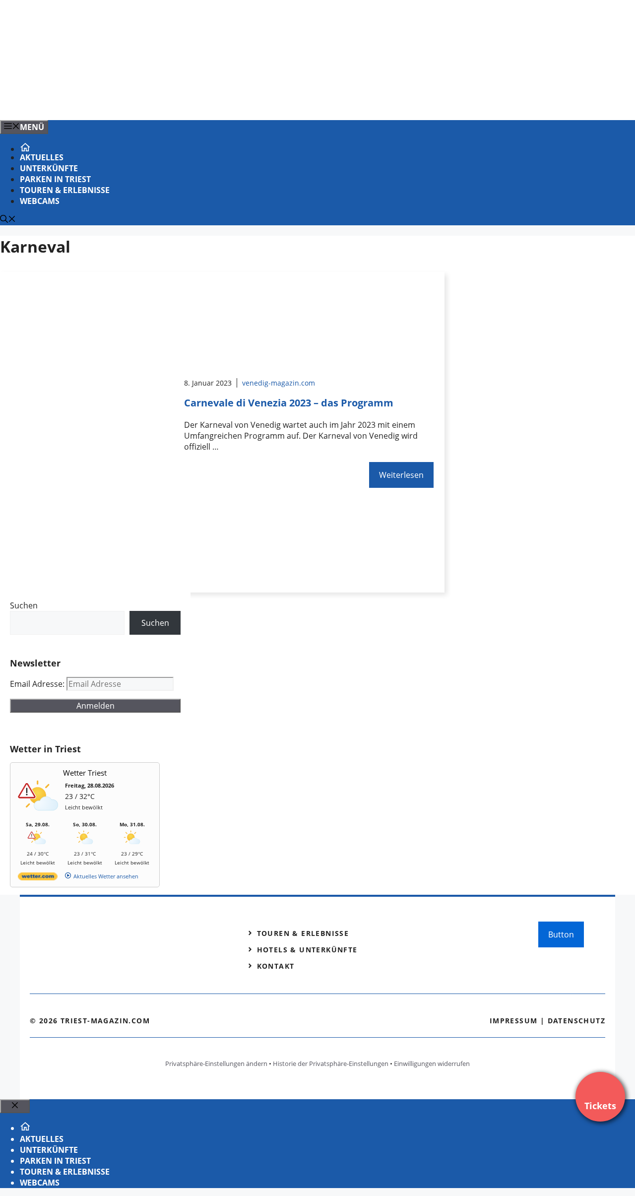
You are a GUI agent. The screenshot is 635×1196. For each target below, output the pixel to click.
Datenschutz (576, 1020)
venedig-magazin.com (278, 383)
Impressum (514, 1020)
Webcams (40, 201)
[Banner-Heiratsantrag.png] (200, 101)
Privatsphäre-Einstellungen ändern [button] (216, 1063)
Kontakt (276, 966)
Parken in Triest (55, 179)
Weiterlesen (401, 474)
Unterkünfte (49, 168)
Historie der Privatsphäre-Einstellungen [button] (330, 1063)
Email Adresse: (38, 683)
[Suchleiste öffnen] (8, 219)
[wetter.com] (38, 878)
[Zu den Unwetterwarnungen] (40, 816)
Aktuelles (42, 157)
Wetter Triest (85, 773)
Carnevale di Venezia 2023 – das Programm (288, 402)
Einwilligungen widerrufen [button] (432, 1063)
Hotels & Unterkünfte (307, 949)
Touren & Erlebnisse (65, 190)
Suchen (24, 605)
